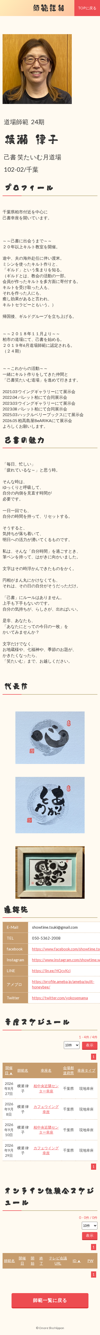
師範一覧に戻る (50, 1300)
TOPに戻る (87, 8)
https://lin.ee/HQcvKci (51, 970)
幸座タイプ (86, 1070)
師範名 (22, 1070)
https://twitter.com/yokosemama (60, 997)
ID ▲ (77, 1260)
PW (90, 1260)
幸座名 (46, 1070)
